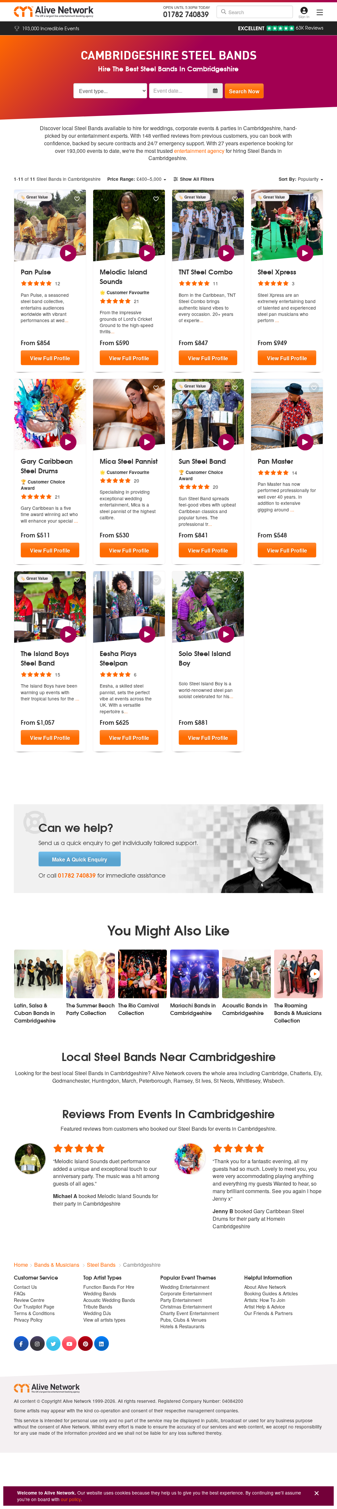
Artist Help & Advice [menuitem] (264, 1306)
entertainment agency (199, 150)
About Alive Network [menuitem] (265, 1287)
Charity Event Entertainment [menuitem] (189, 1313)
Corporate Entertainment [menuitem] (186, 1293)
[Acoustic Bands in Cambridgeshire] (246, 974)
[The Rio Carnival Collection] (142, 974)
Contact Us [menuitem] (25, 1287)
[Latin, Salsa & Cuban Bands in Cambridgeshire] (38, 974)
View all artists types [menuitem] (104, 1319)
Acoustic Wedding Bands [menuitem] (109, 1300)
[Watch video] (68, 252)
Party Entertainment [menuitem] (181, 1300)
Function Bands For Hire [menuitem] (108, 1287)
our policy (71, 1499)
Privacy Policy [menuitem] (28, 1319)
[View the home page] (53, 11)
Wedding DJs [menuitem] (97, 1313)
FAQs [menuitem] (19, 1293)
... (66, 320)
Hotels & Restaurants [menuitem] (182, 1326)
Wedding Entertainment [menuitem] (184, 1287)
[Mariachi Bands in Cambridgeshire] (194, 974)
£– (134, 179)
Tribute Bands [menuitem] (97, 1306)
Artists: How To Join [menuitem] (264, 1300)
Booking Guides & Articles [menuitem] (271, 1293)
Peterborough (155, 1080)
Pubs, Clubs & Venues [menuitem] (183, 1319)
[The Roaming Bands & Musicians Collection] (298, 974)
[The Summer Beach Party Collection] (90, 974)
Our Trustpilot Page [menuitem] (34, 1306)
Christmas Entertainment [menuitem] (186, 1306)
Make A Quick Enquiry (79, 859)
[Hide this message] (316, 1493)
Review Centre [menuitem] (29, 1300)
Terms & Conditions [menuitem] (34, 1313)
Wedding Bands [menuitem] (99, 1293)
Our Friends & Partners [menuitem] (268, 1313)
